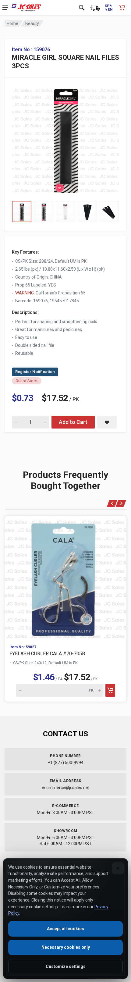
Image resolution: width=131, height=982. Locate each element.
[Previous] (112, 503)
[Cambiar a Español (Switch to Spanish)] (108, 7)
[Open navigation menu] (5, 7)
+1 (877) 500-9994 (65, 762)
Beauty (32, 23)
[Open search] (81, 7)
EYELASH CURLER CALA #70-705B (47, 653)
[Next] (121, 503)
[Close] (118, 868)
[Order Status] (95, 7)
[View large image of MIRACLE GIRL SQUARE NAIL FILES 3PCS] (65, 139)
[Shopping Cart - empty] (122, 7)
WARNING (24, 292)
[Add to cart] (110, 690)
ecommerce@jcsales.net (66, 787)
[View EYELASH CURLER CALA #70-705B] (65, 578)
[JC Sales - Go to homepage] (26, 7)
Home (12, 23)
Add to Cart (73, 422)
